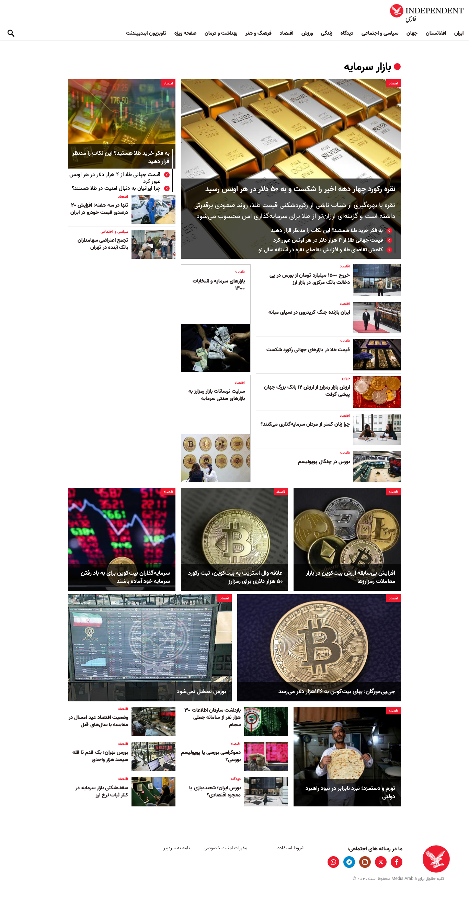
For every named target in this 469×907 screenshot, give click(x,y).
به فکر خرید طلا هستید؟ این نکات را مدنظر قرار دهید (327, 230)
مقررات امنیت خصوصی (225, 848)
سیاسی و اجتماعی (380, 33)
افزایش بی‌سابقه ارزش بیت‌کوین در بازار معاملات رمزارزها (350, 577)
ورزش (307, 33)
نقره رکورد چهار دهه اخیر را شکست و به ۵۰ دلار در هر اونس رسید (300, 189)
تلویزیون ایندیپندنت (146, 33)
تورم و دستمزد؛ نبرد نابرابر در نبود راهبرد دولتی (350, 792)
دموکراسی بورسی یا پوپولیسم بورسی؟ (211, 756)
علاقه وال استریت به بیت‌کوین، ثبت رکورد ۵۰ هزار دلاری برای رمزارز (235, 577)
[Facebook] (396, 862)
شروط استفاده (291, 848)
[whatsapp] (333, 862)
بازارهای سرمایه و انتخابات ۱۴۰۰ (219, 284)
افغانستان (436, 33)
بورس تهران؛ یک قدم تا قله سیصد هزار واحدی (100, 756)
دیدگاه (347, 33)
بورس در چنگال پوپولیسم (324, 462)
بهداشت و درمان (221, 33)
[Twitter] (381, 862)
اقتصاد (286, 33)
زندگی (326, 33)
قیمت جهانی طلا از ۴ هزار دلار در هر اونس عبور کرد (328, 240)
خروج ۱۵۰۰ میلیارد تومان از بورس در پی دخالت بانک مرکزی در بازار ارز (310, 279)
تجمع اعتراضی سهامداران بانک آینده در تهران (103, 244)
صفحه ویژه (185, 33)
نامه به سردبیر (176, 848)
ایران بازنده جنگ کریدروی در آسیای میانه (309, 312)
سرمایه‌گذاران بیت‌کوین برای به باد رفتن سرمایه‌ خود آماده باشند (125, 577)
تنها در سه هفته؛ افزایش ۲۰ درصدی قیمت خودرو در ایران (99, 209)
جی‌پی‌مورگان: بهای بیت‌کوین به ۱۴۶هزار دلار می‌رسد (336, 692)
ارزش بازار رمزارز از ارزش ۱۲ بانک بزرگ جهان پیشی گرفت (307, 391)
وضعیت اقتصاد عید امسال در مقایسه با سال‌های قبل (98, 721)
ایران (459, 33)
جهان (412, 33)
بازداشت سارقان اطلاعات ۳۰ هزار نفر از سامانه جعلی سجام (212, 717)
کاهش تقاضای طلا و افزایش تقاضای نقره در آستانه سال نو (321, 249)
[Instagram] (365, 862)
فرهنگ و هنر (258, 33)
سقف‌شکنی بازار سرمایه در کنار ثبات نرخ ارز (102, 791)
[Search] (11, 33)
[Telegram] (349, 862)
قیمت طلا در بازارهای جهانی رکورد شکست (307, 350)
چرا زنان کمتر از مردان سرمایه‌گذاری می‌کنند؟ (305, 424)
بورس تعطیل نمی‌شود (201, 692)
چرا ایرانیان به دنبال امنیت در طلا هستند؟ (116, 188)
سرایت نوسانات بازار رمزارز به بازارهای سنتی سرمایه (216, 395)
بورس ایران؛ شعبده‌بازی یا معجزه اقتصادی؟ (215, 791)
